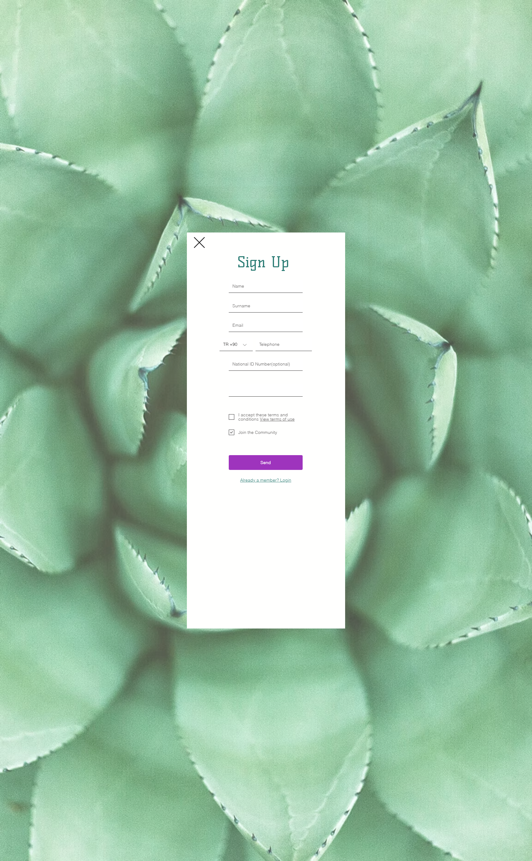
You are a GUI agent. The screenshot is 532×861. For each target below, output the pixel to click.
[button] (199, 242)
